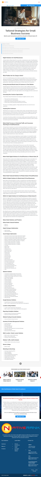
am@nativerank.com (34, 464)
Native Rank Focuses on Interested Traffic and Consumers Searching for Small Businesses (16, 48)
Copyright (34, 471)
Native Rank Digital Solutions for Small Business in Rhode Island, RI (12, 50)
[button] (39, 2)
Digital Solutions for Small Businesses (8, 45)
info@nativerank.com (34, 457)
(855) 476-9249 (34, 453)
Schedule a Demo (31, 5)
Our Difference (17, 445)
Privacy (32, 469)
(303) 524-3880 (33, 452)
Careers (16, 447)
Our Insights (17, 448)
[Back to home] (5, 2)
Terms (36, 469)
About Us (16, 443)
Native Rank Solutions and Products (7, 53)
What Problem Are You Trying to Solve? (8, 47)
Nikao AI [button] (3, 446)
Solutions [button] (4, 444)
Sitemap (16, 450)
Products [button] (4, 448)
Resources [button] (16, 449)
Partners (16, 446)
